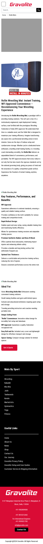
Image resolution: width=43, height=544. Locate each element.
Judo (6, 390)
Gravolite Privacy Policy (13, 461)
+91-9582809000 (22, 510)
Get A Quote (8, 348)
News (6, 446)
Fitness (7, 414)
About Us (8, 442)
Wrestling (8, 379)
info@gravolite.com (21, 525)
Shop (6, 449)
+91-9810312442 (22, 515)
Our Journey (9, 457)
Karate (6, 398)
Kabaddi (7, 383)
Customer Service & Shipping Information (20, 469)
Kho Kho (7, 387)
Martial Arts (9, 402)
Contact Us (8, 453)
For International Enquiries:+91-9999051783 (21, 520)
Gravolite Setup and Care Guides (17, 465)
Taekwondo (8, 394)
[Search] (38, 10)
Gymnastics (9, 406)
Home (4, 15)
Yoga (6, 410)
